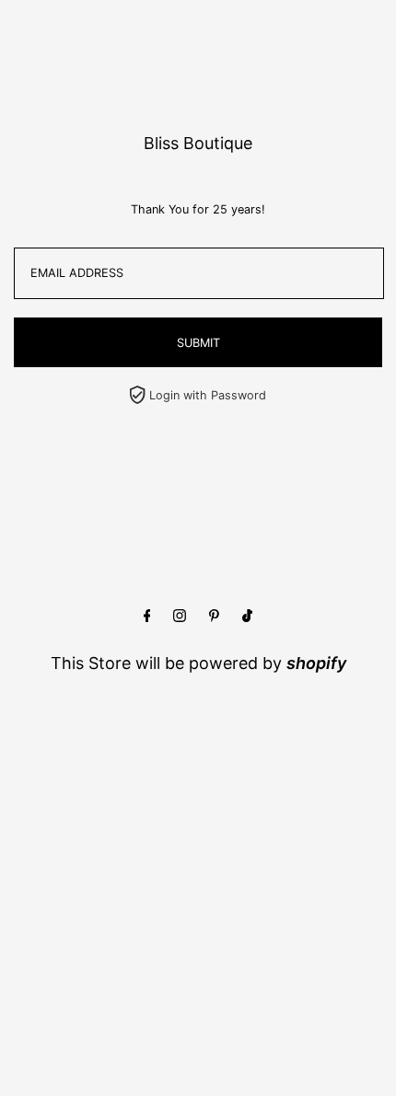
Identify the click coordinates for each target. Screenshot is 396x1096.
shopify (316, 663)
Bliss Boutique (198, 143)
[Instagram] (179, 616)
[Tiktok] (247, 616)
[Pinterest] (214, 616)
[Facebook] (147, 616)
